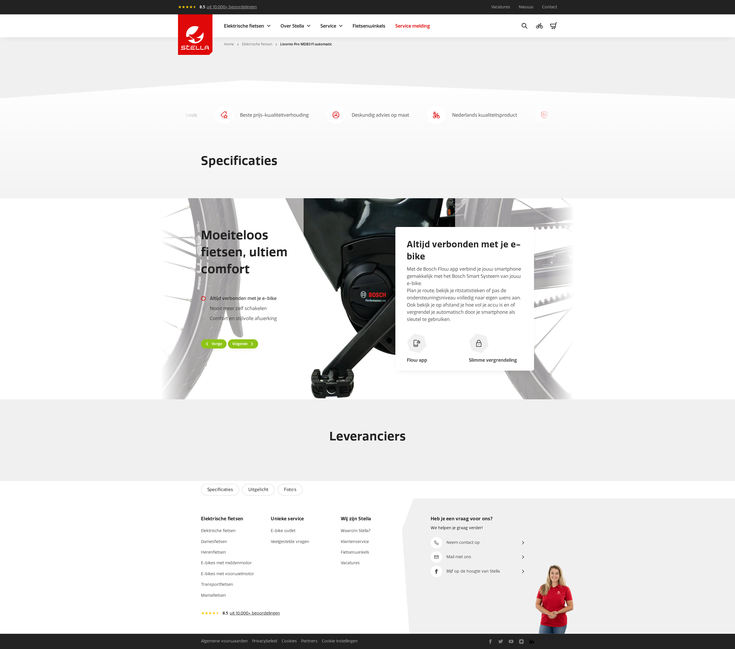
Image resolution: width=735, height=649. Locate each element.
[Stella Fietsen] (195, 34)
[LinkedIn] (531, 641)
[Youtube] (511, 641)
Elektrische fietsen (257, 44)
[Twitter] (500, 641)
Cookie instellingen (340, 641)
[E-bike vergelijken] (539, 25)
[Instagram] (521, 641)
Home (229, 44)
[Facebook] (490, 641)
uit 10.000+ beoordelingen (232, 7)
